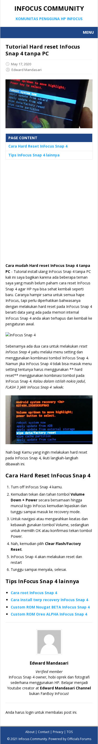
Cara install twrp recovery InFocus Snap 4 (49, 599)
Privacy (58, 732)
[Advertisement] (49, 214)
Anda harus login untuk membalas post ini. (41, 712)
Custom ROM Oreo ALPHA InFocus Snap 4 (49, 614)
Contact (43, 732)
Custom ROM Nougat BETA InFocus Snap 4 (50, 607)
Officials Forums (79, 739)
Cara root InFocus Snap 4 (34, 592)
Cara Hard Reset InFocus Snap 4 (37, 146)
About (29, 732)
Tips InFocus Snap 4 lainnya (34, 155)
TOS (70, 732)
